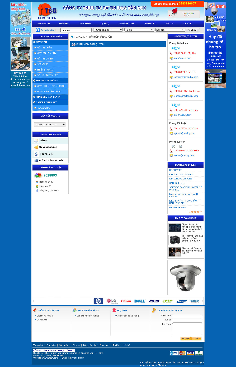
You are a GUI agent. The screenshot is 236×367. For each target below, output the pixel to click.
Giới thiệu (64, 23)
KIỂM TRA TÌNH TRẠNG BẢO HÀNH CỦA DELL (183, 202)
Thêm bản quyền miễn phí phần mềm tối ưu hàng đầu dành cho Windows (192, 225)
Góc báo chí (42, 320)
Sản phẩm (85, 23)
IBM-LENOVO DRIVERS (180, 179)
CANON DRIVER (177, 183)
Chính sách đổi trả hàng (127, 316)
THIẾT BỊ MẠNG (45, 69)
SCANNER (42, 64)
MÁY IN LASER (45, 58)
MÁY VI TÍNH (42, 42)
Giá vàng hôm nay (48, 147)
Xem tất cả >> (195, 212)
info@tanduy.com (182, 58)
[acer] (163, 301)
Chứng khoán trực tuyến (51, 160)
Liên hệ (187, 23)
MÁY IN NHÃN (44, 47)
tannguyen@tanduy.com (186, 77)
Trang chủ (43, 23)
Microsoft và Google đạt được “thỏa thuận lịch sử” (192, 248)
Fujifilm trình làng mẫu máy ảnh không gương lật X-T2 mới (192, 235)
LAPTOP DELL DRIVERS (181, 174)
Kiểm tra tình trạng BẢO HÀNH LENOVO (183, 195)
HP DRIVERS (175, 170)
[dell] (135, 301)
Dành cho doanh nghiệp (88, 316)
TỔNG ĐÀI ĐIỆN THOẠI (49, 91)
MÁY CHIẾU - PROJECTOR (51, 86)
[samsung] (176, 301)
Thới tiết (43, 140)
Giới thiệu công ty (45, 316)
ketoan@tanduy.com (184, 155)
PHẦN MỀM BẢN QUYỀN (48, 97)
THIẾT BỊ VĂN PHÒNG (47, 80)
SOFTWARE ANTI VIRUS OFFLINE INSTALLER (185, 188)
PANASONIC (43, 108)
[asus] (149, 301)
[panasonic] (190, 301)
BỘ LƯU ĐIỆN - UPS (47, 75)
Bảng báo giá (126, 23)
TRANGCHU (80, 37)
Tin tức (170, 23)
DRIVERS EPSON (177, 207)
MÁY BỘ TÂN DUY (46, 53)
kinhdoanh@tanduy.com (186, 96)
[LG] (107, 301)
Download (150, 23)
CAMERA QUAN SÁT (46, 102)
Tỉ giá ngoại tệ (46, 154)
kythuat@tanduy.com (184, 133)
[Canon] (121, 301)
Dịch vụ (105, 23)
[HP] (93, 301)
